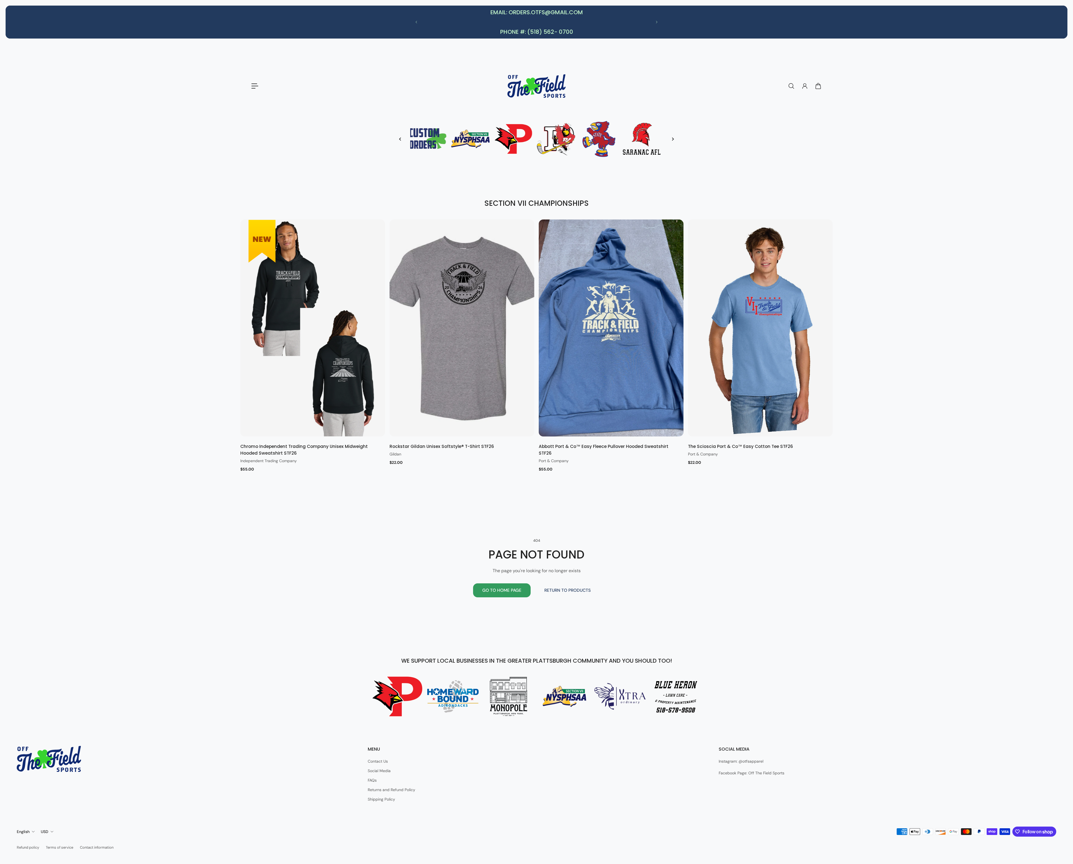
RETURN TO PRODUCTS (567, 590)
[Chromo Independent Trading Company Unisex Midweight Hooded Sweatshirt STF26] (312, 327)
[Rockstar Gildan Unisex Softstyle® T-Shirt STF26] (462, 327)
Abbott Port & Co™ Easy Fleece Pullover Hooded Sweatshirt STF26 (603, 449)
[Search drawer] (791, 86)
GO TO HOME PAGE (501, 590)
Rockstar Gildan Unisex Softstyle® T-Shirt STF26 (442, 446)
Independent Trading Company (268, 460)
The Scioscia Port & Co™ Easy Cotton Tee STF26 (740, 446)
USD (44, 831)
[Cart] (818, 86)
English (23, 831)
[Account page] (804, 86)
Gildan (395, 454)
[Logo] (536, 86)
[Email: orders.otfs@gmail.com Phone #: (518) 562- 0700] (536, 22)
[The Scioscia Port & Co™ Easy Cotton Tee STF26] (760, 327)
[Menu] (254, 86)
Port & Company (554, 460)
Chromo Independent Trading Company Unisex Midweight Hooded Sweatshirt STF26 (304, 449)
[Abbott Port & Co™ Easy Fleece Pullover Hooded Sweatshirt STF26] (611, 327)
